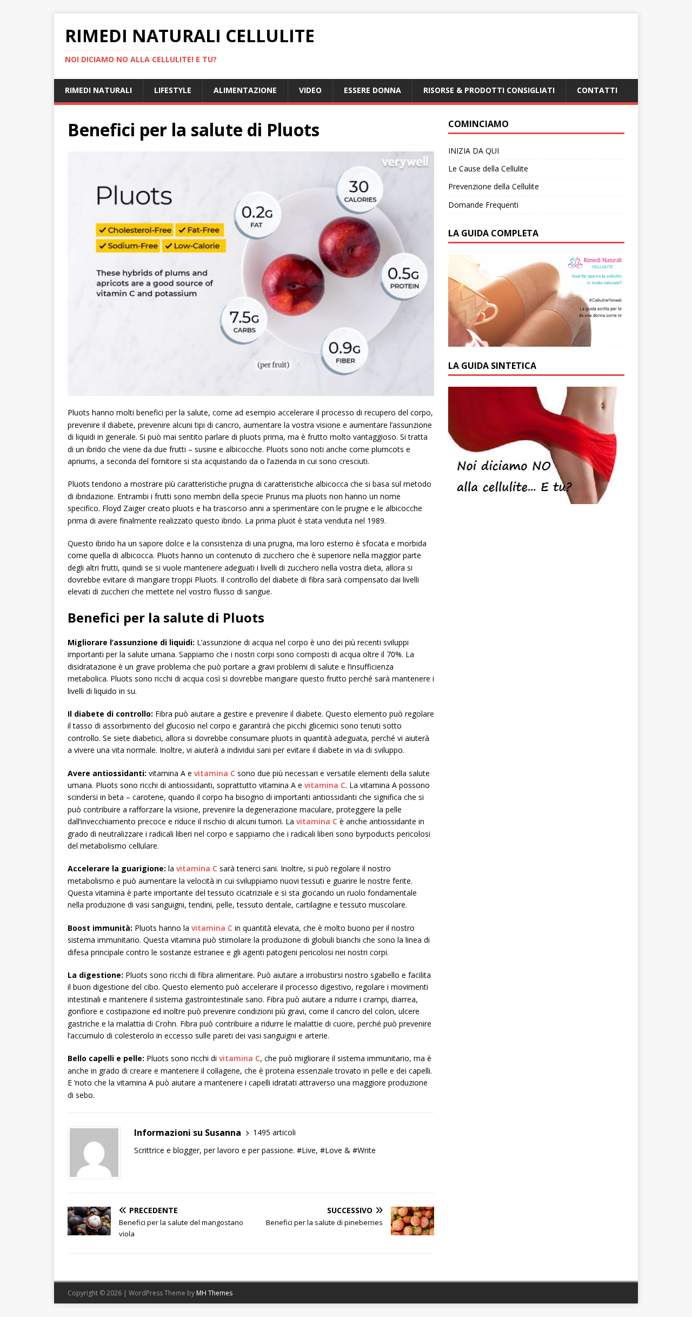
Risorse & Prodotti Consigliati (489, 90)
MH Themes (214, 1293)
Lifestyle (172, 90)
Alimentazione (245, 90)
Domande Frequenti (483, 205)
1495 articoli (274, 1132)
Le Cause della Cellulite (488, 168)
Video (310, 90)
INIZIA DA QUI (473, 150)
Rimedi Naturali (98, 90)
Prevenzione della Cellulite (493, 186)
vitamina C (214, 773)
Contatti (597, 90)
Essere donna (372, 90)
